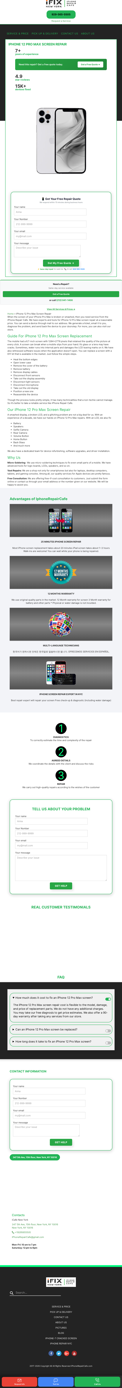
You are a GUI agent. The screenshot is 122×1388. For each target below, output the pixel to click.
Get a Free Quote (61, 294)
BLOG (61, 1333)
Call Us (97, 1384)
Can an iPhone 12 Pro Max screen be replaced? (46, 1029)
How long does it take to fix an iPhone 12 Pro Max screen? (53, 1041)
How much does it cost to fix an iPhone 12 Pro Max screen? (54, 997)
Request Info (19, 1384)
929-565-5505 (61, 14)
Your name (19, 207)
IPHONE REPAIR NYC (61, 1343)
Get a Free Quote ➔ (90, 64)
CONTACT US (69, 33)
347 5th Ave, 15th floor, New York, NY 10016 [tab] (35, 1157)
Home (10, 313)
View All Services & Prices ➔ (61, 309)
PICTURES (61, 1327)
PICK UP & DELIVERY (45, 33)
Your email (19, 231)
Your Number (21, 219)
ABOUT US (87, 33)
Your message (21, 243)
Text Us (56, 1384)
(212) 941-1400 (64, 300)
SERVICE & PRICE (18, 33)
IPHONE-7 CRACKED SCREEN (61, 1338)
